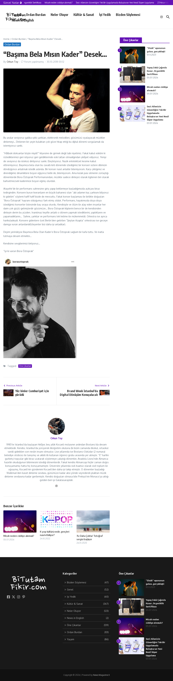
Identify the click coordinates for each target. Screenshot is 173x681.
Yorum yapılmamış (34, 61)
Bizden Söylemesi (128, 15)
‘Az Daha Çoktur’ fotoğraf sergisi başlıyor (90, 537)
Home (6, 39)
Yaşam (16, 15)
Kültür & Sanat (83, 15)
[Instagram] (56, 486)
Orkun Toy (12, 61)
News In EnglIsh (23, 20)
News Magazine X (101, 675)
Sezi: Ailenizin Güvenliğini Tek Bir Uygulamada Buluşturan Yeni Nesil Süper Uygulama (158, 113)
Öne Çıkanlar (25, 366)
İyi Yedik (105, 15)
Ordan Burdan (36, 15)
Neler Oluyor (59, 15)
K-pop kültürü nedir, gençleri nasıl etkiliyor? (54, 533)
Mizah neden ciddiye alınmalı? (18, 535)
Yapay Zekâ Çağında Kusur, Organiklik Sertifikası (157, 70)
